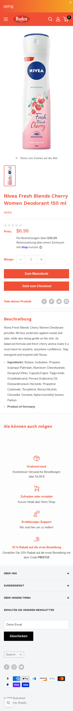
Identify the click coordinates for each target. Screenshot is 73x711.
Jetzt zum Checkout (36, 286)
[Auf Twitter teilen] (59, 301)
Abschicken (18, 636)
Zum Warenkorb (36, 273)
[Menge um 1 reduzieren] (21, 259)
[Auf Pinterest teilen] (51, 301)
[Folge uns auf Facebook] (6, 667)
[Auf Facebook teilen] (44, 301)
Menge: (9, 259)
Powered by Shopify (15, 702)
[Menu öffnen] (6, 19)
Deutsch (10, 654)
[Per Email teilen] (66, 301)
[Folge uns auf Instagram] (14, 667)
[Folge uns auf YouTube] (21, 667)
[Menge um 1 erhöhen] (41, 259)
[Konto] (58, 19)
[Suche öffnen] (50, 19)
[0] (65, 19)
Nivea (8, 212)
